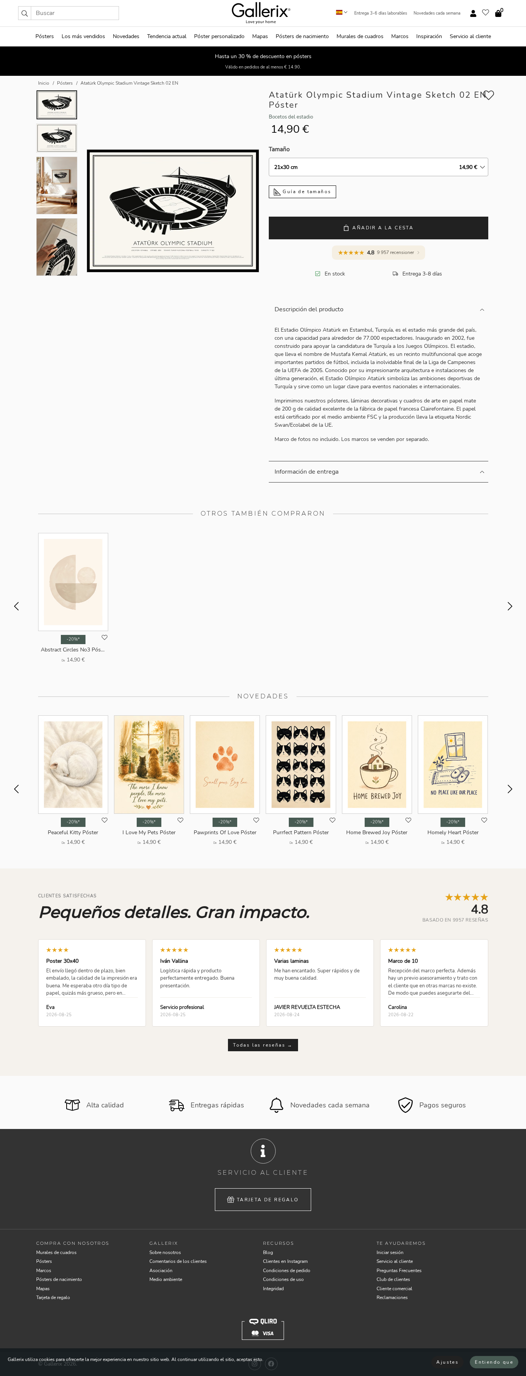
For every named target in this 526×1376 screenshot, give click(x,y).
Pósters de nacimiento (302, 36)
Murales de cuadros (360, 36)
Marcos (400, 36)
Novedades (126, 36)
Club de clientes (393, 1279)
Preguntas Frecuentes (399, 1270)
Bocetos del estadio (291, 117)
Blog (268, 1252)
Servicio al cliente (470, 36)
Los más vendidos (83, 36)
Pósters (44, 36)
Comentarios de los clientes (178, 1261)
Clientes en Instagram (285, 1261)
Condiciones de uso (283, 1279)
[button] (24, 13)
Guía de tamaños (306, 192)
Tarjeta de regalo (268, 1200)
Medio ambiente (165, 1279)
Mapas (260, 36)
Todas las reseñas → (263, 1045)
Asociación (161, 1270)
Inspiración (429, 36)
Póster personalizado (219, 36)
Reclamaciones (392, 1297)
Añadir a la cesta (383, 228)
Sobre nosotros (165, 1252)
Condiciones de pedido (286, 1270)
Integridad (273, 1289)
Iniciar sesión (390, 1252)
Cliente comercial (394, 1289)
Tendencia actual (166, 36)
